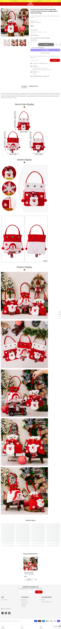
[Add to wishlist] (56, 44)
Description (24, 86)
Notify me (29, 579)
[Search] (5, 4)
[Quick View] (36, 558)
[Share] (59, 44)
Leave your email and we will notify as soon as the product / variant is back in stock (44, 57)
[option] (15, 22)
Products (6, 7)
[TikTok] (9, 613)
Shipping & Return (33, 86)
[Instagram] (6, 613)
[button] (1, 43)
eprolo (35, 20)
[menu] (1, 4)
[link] (8, 543)
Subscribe (55, 60)
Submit (38, 592)
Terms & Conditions (40, 47)
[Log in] (56, 4)
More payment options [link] (45, 52)
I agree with (34, 47)
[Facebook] (2, 613)
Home (2, 7)
